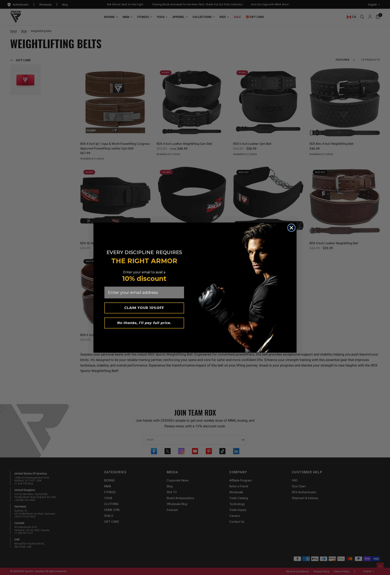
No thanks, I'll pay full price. (144, 323)
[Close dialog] (291, 227)
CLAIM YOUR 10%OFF (144, 308)
